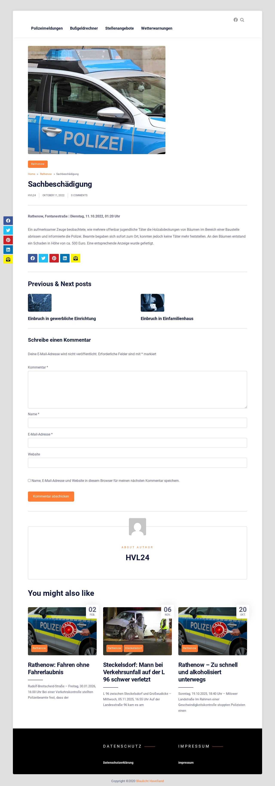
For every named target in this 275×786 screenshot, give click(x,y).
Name (33, 414)
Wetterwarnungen (156, 28)
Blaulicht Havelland (150, 781)
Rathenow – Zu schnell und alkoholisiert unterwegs (207, 672)
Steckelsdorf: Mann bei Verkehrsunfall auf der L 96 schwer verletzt (134, 672)
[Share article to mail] (8, 259)
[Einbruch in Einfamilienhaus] (152, 310)
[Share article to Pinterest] (8, 240)
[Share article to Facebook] (8, 220)
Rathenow (37, 163)
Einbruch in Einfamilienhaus (167, 318)
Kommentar (38, 367)
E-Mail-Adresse (40, 434)
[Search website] (242, 19)
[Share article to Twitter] (8, 230)
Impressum (186, 762)
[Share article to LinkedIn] (8, 249)
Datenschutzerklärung (118, 762)
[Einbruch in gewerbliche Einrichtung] (40, 310)
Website (34, 454)
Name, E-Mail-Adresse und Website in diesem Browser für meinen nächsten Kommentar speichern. (106, 481)
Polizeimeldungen (47, 28)
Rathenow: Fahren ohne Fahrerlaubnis (58, 668)
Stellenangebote (119, 28)
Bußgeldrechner (84, 28)
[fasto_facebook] (235, 19)
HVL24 (32, 195)
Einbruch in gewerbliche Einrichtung (62, 318)
